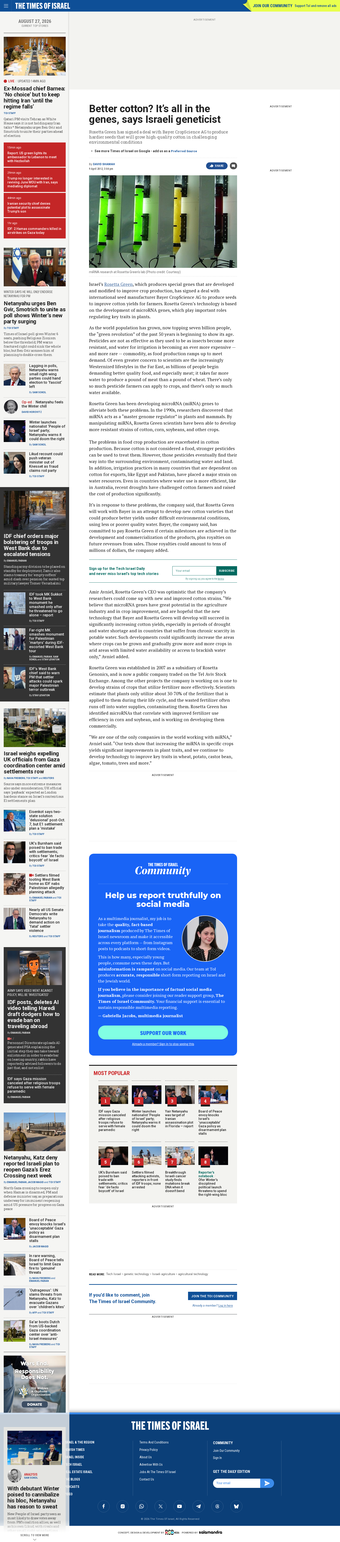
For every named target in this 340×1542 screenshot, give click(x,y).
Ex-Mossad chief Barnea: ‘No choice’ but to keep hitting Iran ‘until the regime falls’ (34, 98)
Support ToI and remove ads (316, 6)
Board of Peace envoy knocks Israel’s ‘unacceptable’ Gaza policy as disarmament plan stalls (212, 1122)
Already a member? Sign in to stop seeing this (163, 1044)
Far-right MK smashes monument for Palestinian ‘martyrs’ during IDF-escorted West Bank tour (46, 640)
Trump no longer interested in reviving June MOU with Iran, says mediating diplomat (32, 182)
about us (145, 1457)
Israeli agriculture (163, 1274)
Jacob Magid (36, 1182)
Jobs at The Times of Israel (157, 1472)
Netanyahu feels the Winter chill (42, 404)
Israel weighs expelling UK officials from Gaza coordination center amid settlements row (34, 763)
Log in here (225, 1305)
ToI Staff (10, 113)
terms (221, 579)
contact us (146, 1479)
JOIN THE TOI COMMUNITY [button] (213, 1296)
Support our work (163, 1032)
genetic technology (136, 1274)
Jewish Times (74, 1450)
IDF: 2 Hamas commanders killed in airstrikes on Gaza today (34, 231)
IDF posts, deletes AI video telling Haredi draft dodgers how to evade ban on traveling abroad (33, 1014)
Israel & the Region (79, 1442)
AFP (34, 1312)
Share (219, 165)
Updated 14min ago (32, 81)
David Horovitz (32, 412)
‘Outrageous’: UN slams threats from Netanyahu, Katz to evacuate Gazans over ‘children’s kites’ (47, 1298)
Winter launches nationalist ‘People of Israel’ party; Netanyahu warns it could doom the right (146, 1120)
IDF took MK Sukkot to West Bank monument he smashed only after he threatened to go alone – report (45, 604)
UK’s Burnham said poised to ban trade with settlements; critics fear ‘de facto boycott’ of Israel (113, 1182)
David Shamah (104, 164)
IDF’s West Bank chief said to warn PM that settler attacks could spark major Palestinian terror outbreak (45, 679)
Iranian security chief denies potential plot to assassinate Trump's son (28, 207)
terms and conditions (154, 1442)
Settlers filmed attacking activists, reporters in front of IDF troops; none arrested (146, 1180)
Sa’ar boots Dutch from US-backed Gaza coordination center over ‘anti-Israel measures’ (45, 1330)
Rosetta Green (118, 284)
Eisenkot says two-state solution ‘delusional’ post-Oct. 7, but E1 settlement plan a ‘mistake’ (47, 820)
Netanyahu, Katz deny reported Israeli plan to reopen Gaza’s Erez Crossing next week (31, 1167)
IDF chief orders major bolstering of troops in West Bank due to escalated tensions (31, 545)
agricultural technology (193, 1274)
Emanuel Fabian (17, 560)
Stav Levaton (50, 659)
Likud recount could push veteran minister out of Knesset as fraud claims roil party (46, 462)
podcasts (71, 1487)
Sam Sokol (39, 392)
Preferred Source (184, 151)
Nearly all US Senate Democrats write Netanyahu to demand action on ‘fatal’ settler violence (46, 920)
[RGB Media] (173, 1532)
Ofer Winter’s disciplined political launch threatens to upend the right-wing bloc (212, 1185)
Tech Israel (113, 1274)
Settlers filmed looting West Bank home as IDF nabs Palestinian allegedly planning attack (46, 883)
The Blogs (72, 1479)
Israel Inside (74, 1457)
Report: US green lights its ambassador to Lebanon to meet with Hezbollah (31, 157)
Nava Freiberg (16, 778)
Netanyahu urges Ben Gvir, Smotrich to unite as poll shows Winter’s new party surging (34, 312)
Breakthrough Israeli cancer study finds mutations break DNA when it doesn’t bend (177, 1182)
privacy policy (148, 1450)
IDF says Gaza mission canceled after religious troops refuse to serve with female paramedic (112, 1120)
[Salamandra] (210, 1532)
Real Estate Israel (78, 1472)
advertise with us (151, 1464)
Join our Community (272, 5)
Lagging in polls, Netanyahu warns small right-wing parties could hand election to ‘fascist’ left (45, 376)
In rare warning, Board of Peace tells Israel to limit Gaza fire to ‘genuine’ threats (46, 1264)
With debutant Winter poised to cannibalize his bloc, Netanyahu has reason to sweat (33, 1498)
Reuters (48, 778)
